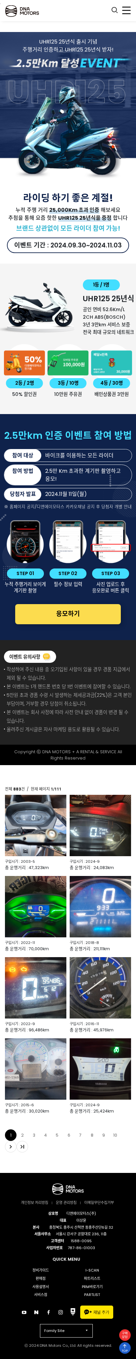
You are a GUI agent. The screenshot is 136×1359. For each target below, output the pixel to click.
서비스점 (40, 1294)
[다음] (11, 1146)
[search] (114, 10)
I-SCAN (92, 1270)
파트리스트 (92, 1278)
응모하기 (68, 613)
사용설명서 (40, 1286)
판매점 (41, 1278)
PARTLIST (92, 1294)
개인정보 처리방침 (34, 1202)
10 (115, 1135)
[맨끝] (22, 1146)
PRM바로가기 (92, 1286)
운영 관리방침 (66, 1202)
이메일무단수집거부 (99, 1202)
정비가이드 (40, 1270)
